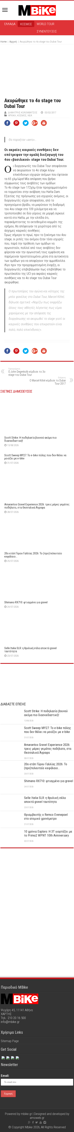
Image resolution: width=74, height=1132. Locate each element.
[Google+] (29, 1122)
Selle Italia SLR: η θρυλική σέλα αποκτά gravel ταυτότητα (30, 649)
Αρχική (13, 41)
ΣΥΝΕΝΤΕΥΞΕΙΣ (47, 31)
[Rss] (17, 1057)
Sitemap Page (10, 1041)
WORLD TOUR (45, 24)
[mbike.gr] (37, 9)
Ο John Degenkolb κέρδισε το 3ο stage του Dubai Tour (26, 372)
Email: (5, 1076)
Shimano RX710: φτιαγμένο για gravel (26, 602)
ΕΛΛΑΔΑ (9, 24)
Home (3, 41)
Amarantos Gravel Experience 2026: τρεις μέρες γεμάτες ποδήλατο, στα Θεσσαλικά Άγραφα (36, 506)
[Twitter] (7, 1057)
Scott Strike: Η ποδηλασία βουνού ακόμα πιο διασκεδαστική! (30, 439)
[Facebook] (3, 1057)
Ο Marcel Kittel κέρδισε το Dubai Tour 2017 (48, 380)
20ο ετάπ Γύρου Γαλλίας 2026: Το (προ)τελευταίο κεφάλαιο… (33, 555)
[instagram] (12, 1057)
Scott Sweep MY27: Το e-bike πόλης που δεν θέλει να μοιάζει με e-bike (35, 457)
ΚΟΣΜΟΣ (26, 24)
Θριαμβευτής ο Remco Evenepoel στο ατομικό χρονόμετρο (46, 816)
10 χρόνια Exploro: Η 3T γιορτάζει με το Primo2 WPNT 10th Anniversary (48, 833)
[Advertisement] (37, 880)
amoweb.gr (37, 1118)
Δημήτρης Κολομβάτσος (22, 112)
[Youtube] (40, 1122)
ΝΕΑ (30, 115)
